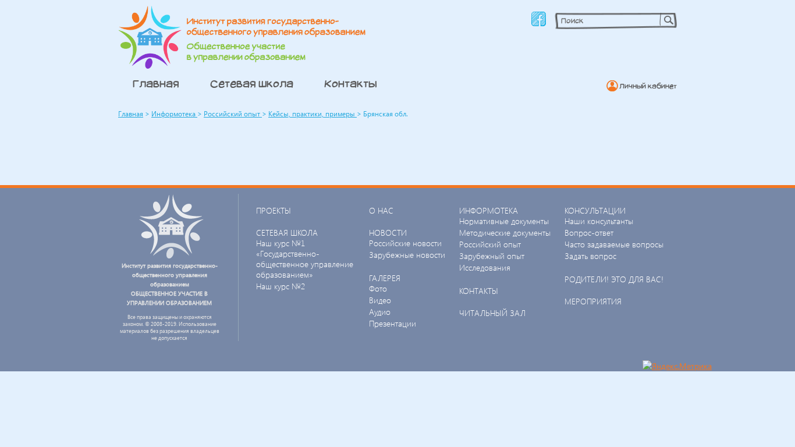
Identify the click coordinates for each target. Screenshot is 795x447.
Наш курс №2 (280, 286)
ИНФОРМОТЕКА (488, 210)
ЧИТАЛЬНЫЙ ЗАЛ (492, 312)
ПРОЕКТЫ (273, 210)
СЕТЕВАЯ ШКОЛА (287, 232)
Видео (380, 300)
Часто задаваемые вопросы (614, 244)
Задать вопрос (590, 255)
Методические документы (505, 232)
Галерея (384, 277)
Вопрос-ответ (589, 232)
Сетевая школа (251, 83)
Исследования (484, 267)
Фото (378, 288)
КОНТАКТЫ (478, 290)
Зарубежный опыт (491, 255)
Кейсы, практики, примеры (312, 113)
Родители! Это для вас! (614, 279)
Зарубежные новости (407, 254)
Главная (156, 83)
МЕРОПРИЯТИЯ (593, 301)
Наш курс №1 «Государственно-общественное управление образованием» (304, 258)
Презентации (392, 323)
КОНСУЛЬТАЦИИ (595, 210)
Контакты (350, 83)
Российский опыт (233, 113)
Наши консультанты (599, 220)
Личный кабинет (648, 85)
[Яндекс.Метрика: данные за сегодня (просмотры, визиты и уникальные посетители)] (677, 365)
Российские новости (405, 243)
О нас (381, 210)
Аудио (380, 311)
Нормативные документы (504, 220)
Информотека (174, 113)
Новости (388, 232)
